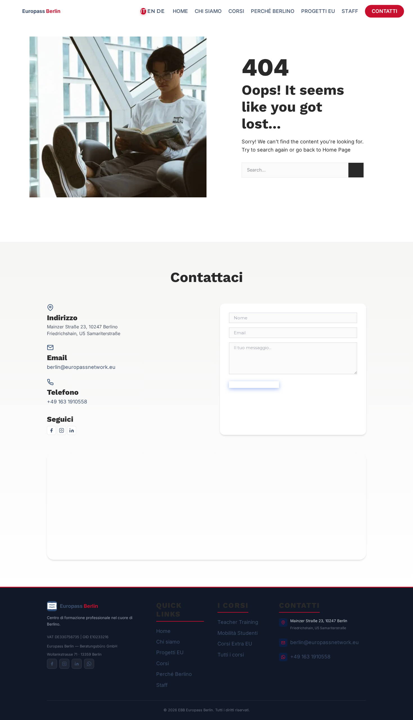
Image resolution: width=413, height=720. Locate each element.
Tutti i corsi (230, 655)
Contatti (384, 11)
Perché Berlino (174, 674)
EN (151, 11)
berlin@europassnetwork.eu (81, 367)
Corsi (162, 663)
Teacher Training (237, 622)
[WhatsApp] (89, 664)
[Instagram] (61, 430)
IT (143, 11)
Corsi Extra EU (234, 644)
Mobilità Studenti (237, 633)
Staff (162, 685)
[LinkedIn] (71, 430)
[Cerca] (356, 170)
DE (160, 11)
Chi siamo (168, 642)
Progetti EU (169, 652)
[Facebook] (51, 430)
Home (163, 631)
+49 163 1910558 (67, 402)
